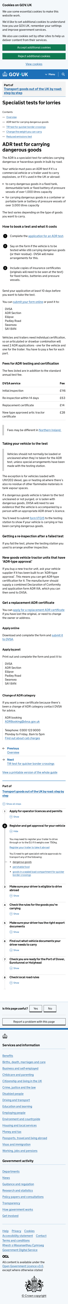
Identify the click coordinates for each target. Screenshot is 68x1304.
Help (5, 1231)
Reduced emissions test (19, 136)
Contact (41, 1236)
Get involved (10, 1216)
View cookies (34, 64)
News (6, 1178)
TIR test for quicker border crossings (26, 126)
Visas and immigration (16, 1144)
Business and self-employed (20, 1068)
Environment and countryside (21, 1119)
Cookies (29, 1231)
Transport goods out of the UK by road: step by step (33, 91)
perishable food (21, 866)
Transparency (11, 1203)
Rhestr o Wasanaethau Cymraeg (23, 1245)
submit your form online (28, 302)
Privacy (16, 1231)
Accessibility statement (17, 1236)
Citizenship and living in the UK (22, 1081)
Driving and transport (16, 1100)
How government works (17, 1209)
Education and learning (17, 1106)
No (52, 1008)
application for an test (45, 236)
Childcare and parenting (18, 1075)
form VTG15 (37, 518)
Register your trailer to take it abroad (29, 847)
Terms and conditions (16, 1240)
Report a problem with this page (34, 1021)
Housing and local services (19, 1125)
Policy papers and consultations (23, 1197)
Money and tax (11, 1132)
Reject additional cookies (34, 56)
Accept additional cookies (34, 47)
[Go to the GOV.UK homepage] (15, 74)
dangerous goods (22, 861)
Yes (38, 1008)
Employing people (13, 1113)
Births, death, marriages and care (24, 1062)
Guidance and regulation (18, 1184)
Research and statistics (17, 1190)
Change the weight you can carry (24, 131)
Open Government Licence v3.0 (22, 1266)
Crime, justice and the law (19, 1087)
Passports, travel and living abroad (24, 1138)
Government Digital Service (19, 1250)
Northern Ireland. (50, 430)
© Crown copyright (34, 1296)
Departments (11, 1171)
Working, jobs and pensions (19, 1150)
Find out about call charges (22, 738)
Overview (11, 117)
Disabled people (13, 1094)
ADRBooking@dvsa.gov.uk (22, 721)
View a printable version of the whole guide (29, 772)
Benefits (7, 1056)
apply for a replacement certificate (39, 610)
